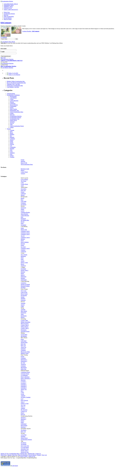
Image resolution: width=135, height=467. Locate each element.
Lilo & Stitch (24, 334)
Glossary (23, 173)
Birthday (12, 134)
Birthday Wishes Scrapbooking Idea (16, 81)
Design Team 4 (24, 450)
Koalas (22, 356)
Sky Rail (23, 362)
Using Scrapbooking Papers (17, 126)
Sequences (23, 207)
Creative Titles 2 (25, 325)
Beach (11, 133)
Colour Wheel (24, 172)
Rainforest (23, 218)
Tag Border (23, 444)
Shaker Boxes (13, 120)
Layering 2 (23, 383)
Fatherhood (23, 424)
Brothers (23, 278)
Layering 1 (23, 381)
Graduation (13, 147)
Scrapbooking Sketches (16, 116)
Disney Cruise (24, 262)
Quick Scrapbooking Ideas (16, 112)
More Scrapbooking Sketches (8, 66)
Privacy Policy (24, 456)
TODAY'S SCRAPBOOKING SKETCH (11, 60)
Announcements (11, 93)
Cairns (22, 392)
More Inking (24, 311)
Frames (22, 192)
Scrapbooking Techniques (13, 95)
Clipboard (23, 193)
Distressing (23, 276)
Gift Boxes (12, 103)
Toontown (23, 265)
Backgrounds (13, 96)
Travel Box (23, 189)
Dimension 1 (24, 359)
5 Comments (4, 37)
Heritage (12, 148)
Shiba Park (23, 369)
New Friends (24, 254)
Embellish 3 (24, 388)
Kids (11, 150)
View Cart (44, 455)
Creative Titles (24, 320)
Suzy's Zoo (23, 290)
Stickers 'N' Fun (5, 453)
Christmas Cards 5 (25, 248)
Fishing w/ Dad (24, 403)
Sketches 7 (23, 427)
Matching (23, 380)
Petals (22, 422)
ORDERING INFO (9, 5)
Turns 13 (23, 406)
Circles (11, 99)
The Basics (23, 430)
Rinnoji (22, 317)
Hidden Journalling (25, 322)
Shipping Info (31, 453)
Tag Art (12, 123)
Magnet (23, 195)
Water (22, 314)
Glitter (22, 306)
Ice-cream (23, 247)
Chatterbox (23, 283)
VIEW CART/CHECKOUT (11, 9)
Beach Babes (24, 425)
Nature (22, 209)
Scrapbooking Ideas (14, 453)
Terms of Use (31, 456)
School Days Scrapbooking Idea (15, 85)
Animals (12, 130)
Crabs (22, 182)
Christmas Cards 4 (25, 237)
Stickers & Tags (25, 452)
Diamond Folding (25, 286)
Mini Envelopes (25, 323)
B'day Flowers (24, 400)
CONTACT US (8, 8)
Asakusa (23, 408)
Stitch (22, 257)
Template (23, 303)
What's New (7, 12)
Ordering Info (23, 453)
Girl (11, 145)
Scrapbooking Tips (14, 119)
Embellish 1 (24, 384)
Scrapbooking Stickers (9, 13)
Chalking (23, 250)
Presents (23, 243)
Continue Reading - (30, 31)
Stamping (12, 121)
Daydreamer (24, 295)
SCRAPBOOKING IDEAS (11, 4)
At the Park (23, 435)
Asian (22, 185)
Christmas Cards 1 (25, 231)
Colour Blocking (14, 100)
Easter (11, 141)
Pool (11, 154)
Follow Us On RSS (13, 73)
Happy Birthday (25, 242)
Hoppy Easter (24, 294)
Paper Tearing (13, 109)
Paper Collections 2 (25, 378)
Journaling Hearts (25, 331)
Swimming (23, 225)
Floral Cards (24, 229)
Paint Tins (23, 190)
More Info (3, 57)
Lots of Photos (24, 179)
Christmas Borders (25, 212)
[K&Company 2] (16, 33)
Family (11, 143)
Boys (22, 391)
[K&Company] (6, 36)
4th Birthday (24, 336)
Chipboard (23, 251)
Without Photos (24, 326)
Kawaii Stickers (8, 18)
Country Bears (24, 184)
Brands (39, 455)
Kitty (22, 217)
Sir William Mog (25, 220)
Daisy (22, 223)
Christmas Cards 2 (25, 232)
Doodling (23, 287)
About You (23, 347)
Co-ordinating (24, 375)
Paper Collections (25, 377)
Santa (22, 259)
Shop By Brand (7, 19)
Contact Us (38, 453)
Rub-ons (23, 414)
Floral (22, 240)
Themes (9, 128)
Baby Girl (23, 345)
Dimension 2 (24, 361)
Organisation (13, 106)
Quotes (12, 113)
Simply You (24, 389)
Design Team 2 (24, 270)
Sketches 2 (23, 419)
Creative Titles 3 (25, 328)
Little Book (23, 341)
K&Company (6, 23)
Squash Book (24, 342)
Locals (22, 394)
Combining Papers (25, 372)
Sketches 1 (23, 417)
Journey (23, 304)
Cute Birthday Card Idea (13, 87)
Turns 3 (23, 402)
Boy (11, 136)
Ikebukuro (23, 256)
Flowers (12, 102)
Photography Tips (14, 110)
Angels (22, 261)
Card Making (13, 97)
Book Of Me (24, 163)
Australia (23, 309)
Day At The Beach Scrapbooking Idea (16, 82)
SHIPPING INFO (8, 6)
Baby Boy (23, 344)
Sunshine (23, 436)
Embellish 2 (24, 386)
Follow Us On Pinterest (14, 74)
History (22, 170)
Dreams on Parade (25, 284)
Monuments (24, 367)
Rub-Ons (6, 15)
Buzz (22, 200)
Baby (11, 131)
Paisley (12, 107)
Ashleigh (23, 395)
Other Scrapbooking (9, 16)
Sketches (23, 161)
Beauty (22, 198)
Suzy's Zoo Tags (25, 445)
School (11, 155)
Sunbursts (23, 348)
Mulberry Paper (25, 353)
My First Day (24, 409)
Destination (23, 330)
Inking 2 (23, 275)
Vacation (12, 157)
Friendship (23, 268)
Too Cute (23, 405)
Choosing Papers (25, 373)
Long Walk (23, 201)
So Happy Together (25, 397)
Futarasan (23, 300)
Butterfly (12, 137)
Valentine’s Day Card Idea (13, 84)
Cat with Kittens (25, 447)
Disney (12, 140)
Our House (23, 204)
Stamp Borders (24, 214)
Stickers (9, 455)
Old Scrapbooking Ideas (27, 164)
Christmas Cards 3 (25, 234)
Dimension (23, 312)
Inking (22, 273)
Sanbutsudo (24, 279)
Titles (11, 124)
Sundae (22, 297)
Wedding (23, 298)
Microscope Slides (25, 351)
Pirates (22, 245)
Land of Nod (24, 292)
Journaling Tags (25, 449)
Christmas (12, 138)
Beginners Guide (25, 169)
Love (11, 151)
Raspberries (24, 315)
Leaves (22, 210)
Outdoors (12, 152)
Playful (22, 221)
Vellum (12, 127)
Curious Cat (24, 411)
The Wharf (23, 181)
